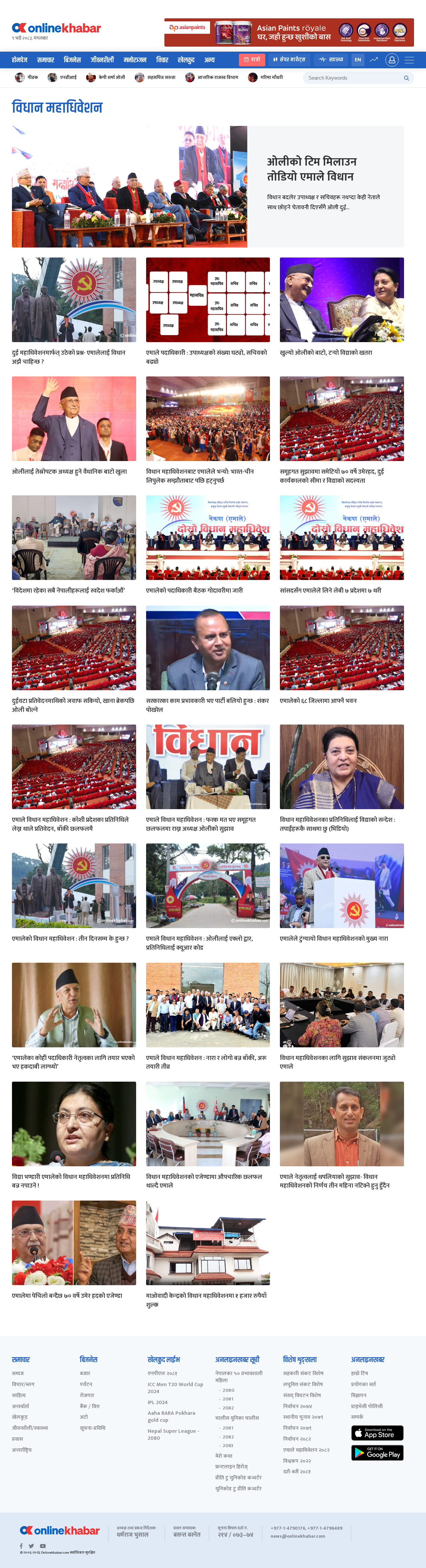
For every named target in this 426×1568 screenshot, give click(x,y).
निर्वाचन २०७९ (297, 1428)
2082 (228, 1408)
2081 (228, 1399)
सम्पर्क (357, 1417)
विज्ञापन (358, 1395)
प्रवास (17, 1439)
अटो (84, 1417)
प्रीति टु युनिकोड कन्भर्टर (238, 1478)
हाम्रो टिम (359, 1373)
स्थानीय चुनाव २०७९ (303, 1417)
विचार (162, 60)
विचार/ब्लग (23, 1384)
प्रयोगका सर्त (363, 1384)
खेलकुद (186, 60)
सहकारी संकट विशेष (303, 1373)
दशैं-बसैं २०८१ (297, 1472)
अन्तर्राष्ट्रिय (22, 1450)
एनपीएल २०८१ (162, 1373)
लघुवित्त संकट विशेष (303, 1384)
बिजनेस (72, 60)
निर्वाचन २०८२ (297, 1439)
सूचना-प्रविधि (93, 1428)
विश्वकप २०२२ (297, 1461)
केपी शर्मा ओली (112, 77)
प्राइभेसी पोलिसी (367, 1406)
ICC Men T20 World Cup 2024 (175, 1388)
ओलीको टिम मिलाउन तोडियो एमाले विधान (312, 169)
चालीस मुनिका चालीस (237, 1418)
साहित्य (19, 1395)
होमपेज (19, 60)
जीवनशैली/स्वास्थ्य (30, 1428)
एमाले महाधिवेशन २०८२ (306, 1450)
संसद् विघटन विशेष (302, 1395)
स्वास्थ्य (336, 60)
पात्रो (255, 60)
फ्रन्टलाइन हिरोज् (231, 1467)
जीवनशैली (102, 60)
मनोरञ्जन (135, 60)
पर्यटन (86, 1384)
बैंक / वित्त (90, 1406)
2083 (228, 1445)
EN (358, 59)
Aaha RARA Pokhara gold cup (171, 1417)
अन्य (209, 60)
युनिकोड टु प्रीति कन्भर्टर (238, 1489)
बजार (85, 1373)
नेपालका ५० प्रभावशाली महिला (239, 1377)
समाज (18, 1373)
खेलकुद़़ (20, 1417)
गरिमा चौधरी (272, 77)
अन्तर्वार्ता (20, 1406)
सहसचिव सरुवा (161, 77)
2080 (228, 1390)
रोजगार (87, 1395)
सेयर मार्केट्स (293, 60)
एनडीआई (68, 77)
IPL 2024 (158, 1402)
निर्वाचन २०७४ (297, 1406)
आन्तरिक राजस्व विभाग (218, 77)
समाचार (45, 60)
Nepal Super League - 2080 (173, 1435)
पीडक (33, 77)
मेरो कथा (223, 1456)
